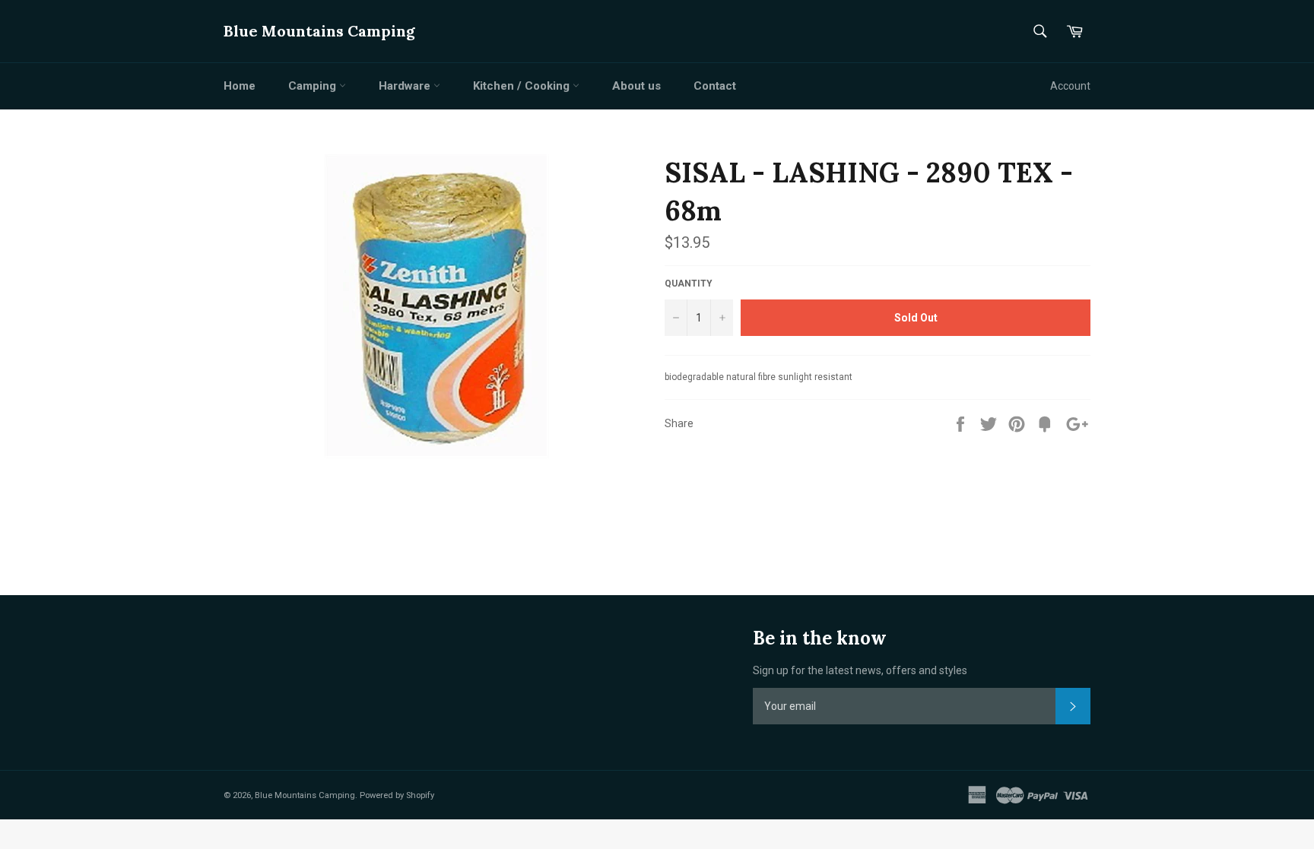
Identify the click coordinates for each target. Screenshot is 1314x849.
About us (636, 86)
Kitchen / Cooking (523, 86)
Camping (313, 86)
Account (1070, 86)
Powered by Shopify (397, 795)
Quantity (689, 283)
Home (240, 86)
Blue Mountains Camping (319, 30)
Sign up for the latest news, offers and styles (860, 670)
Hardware (406, 86)
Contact (715, 86)
